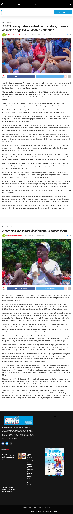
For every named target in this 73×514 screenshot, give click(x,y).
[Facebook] (2, 443)
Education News (48, 35)
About (32, 511)
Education (9, 22)
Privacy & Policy (47, 511)
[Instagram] (10, 443)
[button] (32, 12)
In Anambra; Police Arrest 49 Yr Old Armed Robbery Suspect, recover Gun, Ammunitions (8, 491)
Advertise (38, 511)
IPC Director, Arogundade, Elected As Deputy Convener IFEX (8, 455)
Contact (55, 511)
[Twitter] (6, 443)
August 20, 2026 (7, 459)
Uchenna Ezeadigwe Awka (15, 35)
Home (3, 22)
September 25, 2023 (30, 35)
